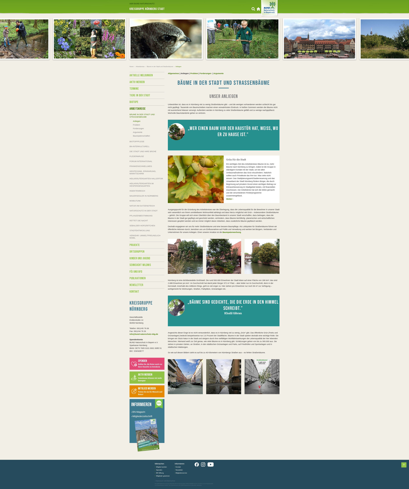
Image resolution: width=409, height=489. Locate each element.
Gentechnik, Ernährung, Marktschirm (143, 172)
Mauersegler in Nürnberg (144, 196)
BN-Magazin (138, 412)
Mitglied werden (161, 467)
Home (132, 66)
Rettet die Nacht (139, 221)
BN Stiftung (160, 473)
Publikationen (138, 278)
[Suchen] (253, 9)
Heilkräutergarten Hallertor (146, 179)
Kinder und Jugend (140, 258)
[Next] (404, 39)
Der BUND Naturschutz (142, 4)
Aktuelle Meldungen (141, 75)
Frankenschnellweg (141, 166)
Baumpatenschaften (141, 136)
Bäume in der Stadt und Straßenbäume (160, 66)
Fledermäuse (137, 156)
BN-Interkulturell (140, 146)
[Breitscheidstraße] (223, 376)
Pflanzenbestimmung (141, 216)
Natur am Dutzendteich (142, 206)
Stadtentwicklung (140, 230)
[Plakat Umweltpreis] (262, 376)
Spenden (159, 470)
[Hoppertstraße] (185, 376)
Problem (194, 73)
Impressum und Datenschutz (165, 481)
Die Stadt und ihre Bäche (143, 151)
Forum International (141, 161)
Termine (134, 89)
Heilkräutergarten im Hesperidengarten (142, 184)
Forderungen (206, 73)
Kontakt (134, 292)
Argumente (218, 73)
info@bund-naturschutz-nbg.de (144, 334)
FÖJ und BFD (136, 272)
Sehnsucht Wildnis (140, 265)
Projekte (135, 245)
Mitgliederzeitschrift (141, 416)
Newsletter (136, 285)
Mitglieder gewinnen (163, 476)
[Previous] (5, 39)
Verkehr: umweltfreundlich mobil (145, 236)
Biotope (134, 102)
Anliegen (136, 121)
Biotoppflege (137, 141)
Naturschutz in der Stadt (144, 211)
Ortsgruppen (137, 252)
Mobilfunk (135, 201)
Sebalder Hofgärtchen (142, 226)
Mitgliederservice (181, 473)
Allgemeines (173, 73)
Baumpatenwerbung (232, 232)
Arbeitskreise (140, 66)
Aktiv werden (137, 82)
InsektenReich (137, 191)
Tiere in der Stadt (140, 95)
